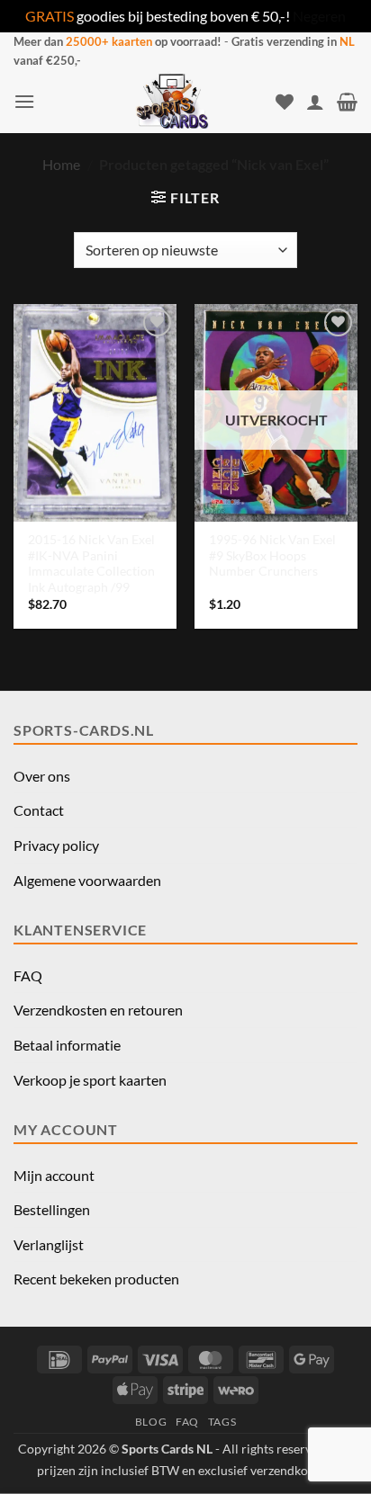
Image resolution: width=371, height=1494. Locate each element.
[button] (24, 101)
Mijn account (54, 1175)
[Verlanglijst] (285, 101)
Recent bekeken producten (96, 1278)
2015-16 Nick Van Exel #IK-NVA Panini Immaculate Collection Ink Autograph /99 (91, 563)
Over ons (42, 775)
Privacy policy (56, 845)
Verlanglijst (49, 1244)
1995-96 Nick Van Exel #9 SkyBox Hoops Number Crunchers (272, 555)
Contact (39, 810)
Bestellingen (52, 1209)
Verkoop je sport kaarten (90, 1079)
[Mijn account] (315, 101)
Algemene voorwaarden (87, 880)
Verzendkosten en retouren (98, 1009)
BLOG (151, 1421)
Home (61, 164)
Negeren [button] (319, 15)
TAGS (222, 1421)
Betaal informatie (67, 1044)
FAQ (28, 975)
